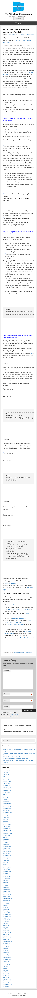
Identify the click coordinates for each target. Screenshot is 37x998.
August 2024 (6, 814)
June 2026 (6, 774)
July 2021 (5, 880)
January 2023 (6, 848)
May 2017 (5, 970)
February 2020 (7, 911)
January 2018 (6, 956)
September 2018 (7, 941)
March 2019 (6, 930)
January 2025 (6, 805)
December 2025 (7, 785)
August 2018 (6, 943)
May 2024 (5, 819)
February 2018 (7, 954)
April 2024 (5, 821)
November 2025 (7, 787)
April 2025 (5, 799)
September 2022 (7, 855)
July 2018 (5, 945)
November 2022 (7, 851)
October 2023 (6, 832)
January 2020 (6, 912)
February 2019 (7, 932)
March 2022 (6, 866)
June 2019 (6, 925)
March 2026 (6, 780)
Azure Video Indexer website (16, 605)
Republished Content (19, 652)
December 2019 (7, 914)
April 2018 (5, 950)
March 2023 (6, 844)
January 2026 (6, 783)
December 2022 (7, 850)
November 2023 (7, 830)
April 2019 (5, 929)
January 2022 (6, 869)
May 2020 (5, 905)
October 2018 (6, 939)
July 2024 (5, 816)
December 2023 (7, 828)
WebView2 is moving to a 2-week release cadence (15, 756)
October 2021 (6, 875)
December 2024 (7, 807)
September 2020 (7, 898)
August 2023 (6, 835)
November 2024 (7, 808)
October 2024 (6, 810)
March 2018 (6, 952)
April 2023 (5, 842)
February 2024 (7, 825)
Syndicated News (20, 34)
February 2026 (7, 781)
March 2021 (6, 887)
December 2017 (7, 957)
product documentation (19, 618)
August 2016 (6, 986)
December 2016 (7, 979)
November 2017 (7, 959)
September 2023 (7, 833)
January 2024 (6, 826)
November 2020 (7, 894)
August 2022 (6, 857)
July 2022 (5, 859)
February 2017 (7, 975)
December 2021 (7, 871)
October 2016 (6, 983)
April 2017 (5, 972)
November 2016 (7, 981)
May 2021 (5, 884)
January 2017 (6, 977)
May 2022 (5, 862)
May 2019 (5, 927)
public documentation (11, 583)
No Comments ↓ (30, 34)
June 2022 (6, 860)
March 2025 (6, 801)
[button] (18, 148)
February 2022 (7, 868)
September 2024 (7, 812)
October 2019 (6, 918)
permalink (15, 654)
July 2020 (5, 902)
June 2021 (6, 882)
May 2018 (5, 948)
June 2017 (6, 968)
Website (6, 706)
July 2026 (5, 772)
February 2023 (7, 846)
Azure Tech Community (27, 638)
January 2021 (6, 891)
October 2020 (6, 896)
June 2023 (6, 839)
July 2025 (5, 794)
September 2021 (7, 877)
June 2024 (6, 817)
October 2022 (6, 853)
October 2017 (6, 961)
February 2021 (7, 889)
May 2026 (5, 776)
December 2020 (7, 893)
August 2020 (6, 900)
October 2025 (6, 789)
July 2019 (5, 923)
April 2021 (5, 886)
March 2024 (6, 823)
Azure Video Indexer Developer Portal (19, 609)
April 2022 (5, 864)
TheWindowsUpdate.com (18, 14)
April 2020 (5, 907)
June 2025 (6, 796)
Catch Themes (23, 995)
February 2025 (7, 803)
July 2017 (5, 966)
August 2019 (6, 921)
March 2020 (6, 909)
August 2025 (6, 792)
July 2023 (5, 837)
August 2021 (6, 878)
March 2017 (6, 973)
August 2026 (6, 771)
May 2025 (5, 798)
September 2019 (7, 920)
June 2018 (6, 947)
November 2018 (7, 938)
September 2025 (7, 790)
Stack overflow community (15, 625)
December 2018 (7, 936)
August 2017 (6, 965)
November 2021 (7, 873)
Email (5, 700)
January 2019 (6, 934)
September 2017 (7, 963)
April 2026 (5, 778)
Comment (6, 670)
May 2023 (5, 841)
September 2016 (7, 984)
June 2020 (6, 904)
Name (5, 694)
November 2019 (7, 916)
